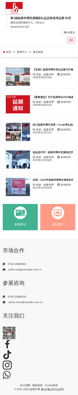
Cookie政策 (51, 385)
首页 (8, 51)
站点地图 (25, 385)
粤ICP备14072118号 (52, 389)
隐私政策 (37, 385)
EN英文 (70, 32)
